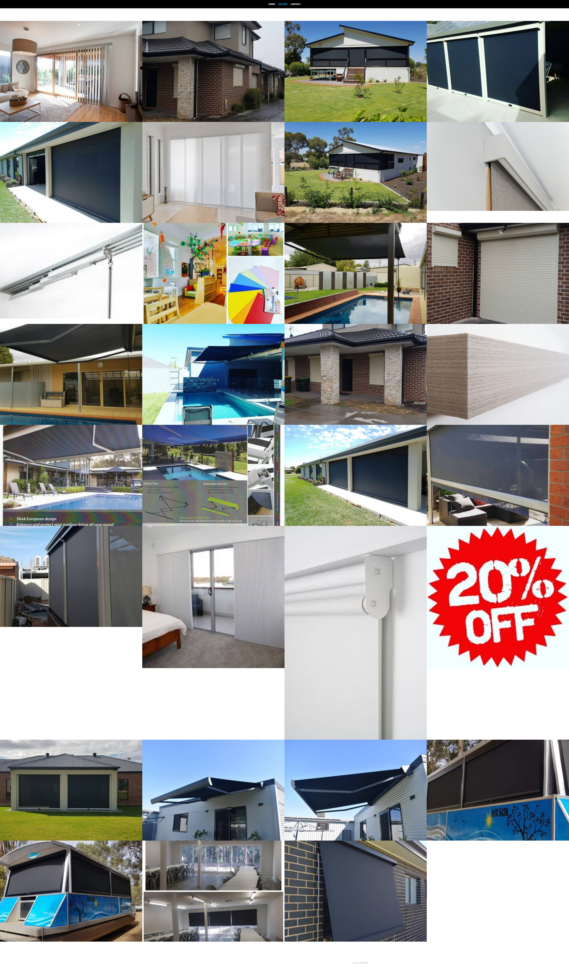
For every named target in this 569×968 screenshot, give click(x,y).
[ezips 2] (71, 626)
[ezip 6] (71, 222)
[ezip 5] (355, 525)
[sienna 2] (355, 323)
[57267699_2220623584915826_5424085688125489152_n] (71, 940)
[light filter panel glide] (213, 222)
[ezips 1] (498, 121)
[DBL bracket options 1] (355, 738)
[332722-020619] (213, 525)
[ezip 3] (498, 525)
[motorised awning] (355, 839)
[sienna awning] (213, 424)
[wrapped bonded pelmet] (498, 424)
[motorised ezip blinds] (355, 222)
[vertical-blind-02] (71, 121)
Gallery (282, 4)
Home (271, 4)
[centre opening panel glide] (213, 667)
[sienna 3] (71, 424)
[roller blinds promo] (213, 323)
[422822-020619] (71, 525)
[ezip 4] (355, 121)
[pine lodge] (213, 940)
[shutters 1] (355, 424)
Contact (296, 4)
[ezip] (71, 839)
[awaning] (355, 940)
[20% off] (498, 667)
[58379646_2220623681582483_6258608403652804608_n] (498, 839)
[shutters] (498, 323)
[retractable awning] (213, 839)
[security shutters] (213, 121)
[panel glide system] (71, 317)
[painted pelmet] (498, 210)
